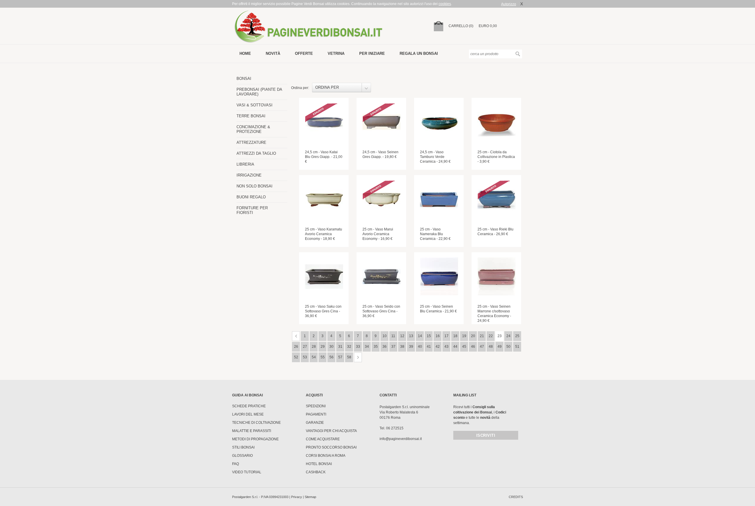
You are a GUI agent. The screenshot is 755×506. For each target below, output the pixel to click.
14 (420, 336)
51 (517, 347)
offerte (304, 53)
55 (323, 357)
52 (296, 357)
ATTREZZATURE (251, 142)
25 (517, 336)
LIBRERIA (245, 164)
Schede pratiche (249, 406)
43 (446, 347)
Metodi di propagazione (255, 439)
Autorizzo (508, 4)
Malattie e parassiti (251, 431)
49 (500, 347)
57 (340, 357)
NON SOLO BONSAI (255, 186)
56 (331, 357)
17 (446, 336)
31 (340, 347)
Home (245, 53)
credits (516, 497)
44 (455, 347)
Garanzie (315, 423)
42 (438, 347)
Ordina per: (300, 88)
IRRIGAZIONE (249, 175)
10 (385, 336)
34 (367, 347)
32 (349, 347)
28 (314, 347)
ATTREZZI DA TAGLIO (256, 153)
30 (331, 347)
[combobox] (341, 87)
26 (296, 347)
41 (429, 347)
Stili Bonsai (243, 447)
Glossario (242, 456)
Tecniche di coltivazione (256, 423)
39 (411, 347)
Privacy (296, 497)
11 (393, 336)
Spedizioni (316, 406)
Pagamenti (316, 414)
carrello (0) (461, 26)
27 (305, 347)
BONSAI (244, 78)
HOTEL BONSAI (319, 464)
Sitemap (310, 497)
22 (491, 336)
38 (402, 347)
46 (473, 347)
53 (305, 357)
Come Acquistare (323, 439)
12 (402, 336)
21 (482, 336)
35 (376, 347)
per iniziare (372, 53)
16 (438, 336)
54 (314, 357)
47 (482, 347)
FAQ (235, 464)
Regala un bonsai (419, 53)
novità (273, 53)
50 (508, 347)
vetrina (336, 53)
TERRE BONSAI (251, 116)
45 (464, 347)
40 (420, 347)
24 (508, 336)
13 (411, 336)
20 (473, 336)
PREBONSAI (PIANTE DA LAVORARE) (259, 91)
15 (429, 336)
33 (358, 347)
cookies (445, 4)
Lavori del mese (248, 414)
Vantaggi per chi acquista (331, 431)
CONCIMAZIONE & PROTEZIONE (253, 129)
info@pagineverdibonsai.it (401, 439)
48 (491, 347)
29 (323, 347)
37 (393, 347)
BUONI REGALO (251, 197)
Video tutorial (246, 472)
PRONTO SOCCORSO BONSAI (331, 447)
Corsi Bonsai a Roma (325, 456)
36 (385, 347)
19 (464, 336)
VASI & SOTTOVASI (255, 105)
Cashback (316, 472)
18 (455, 336)
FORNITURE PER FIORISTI (252, 210)
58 (349, 357)
